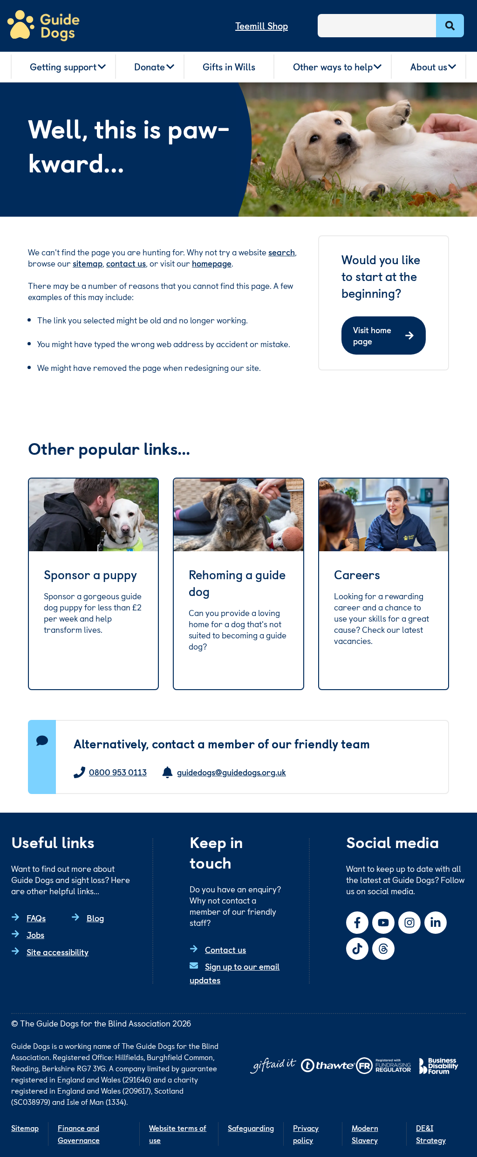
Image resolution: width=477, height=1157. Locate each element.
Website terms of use (177, 1133)
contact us (126, 263)
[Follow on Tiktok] (357, 949)
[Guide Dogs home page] (43, 25)
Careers (357, 574)
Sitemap (25, 1127)
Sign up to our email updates (234, 973)
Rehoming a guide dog (237, 583)
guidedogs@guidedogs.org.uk (231, 772)
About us (428, 67)
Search (450, 25)
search (281, 252)
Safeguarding (251, 1127)
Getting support (63, 67)
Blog (95, 917)
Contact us (225, 949)
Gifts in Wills (229, 67)
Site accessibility (58, 951)
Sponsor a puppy (90, 574)
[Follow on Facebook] (357, 922)
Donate (149, 67)
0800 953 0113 (118, 772)
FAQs (36, 917)
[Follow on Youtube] (383, 922)
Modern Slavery (365, 1133)
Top (455, 1117)
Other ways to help (333, 67)
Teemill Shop (261, 26)
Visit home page (372, 335)
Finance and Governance (79, 1133)
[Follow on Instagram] (409, 922)
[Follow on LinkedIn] (435, 922)
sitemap (87, 263)
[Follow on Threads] (383, 949)
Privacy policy (306, 1133)
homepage (212, 263)
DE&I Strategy (431, 1133)
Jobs (35, 934)
